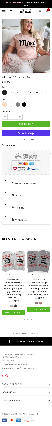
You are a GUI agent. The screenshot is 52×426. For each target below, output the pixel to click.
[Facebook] (2, 375)
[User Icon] (40, 11)
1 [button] (20, 319)
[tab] (19, 239)
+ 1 (19, 275)
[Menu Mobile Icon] (3, 11)
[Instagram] (6, 375)
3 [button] (27, 319)
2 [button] (24, 319)
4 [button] (31, 319)
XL (31, 92)
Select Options (13, 312)
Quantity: (6, 111)
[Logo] (25, 11)
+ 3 (44, 275)
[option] (26, 46)
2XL (37, 92)
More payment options (26, 139)
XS (4, 92)
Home (15, 333)
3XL (44, 92)
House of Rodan (13, 279)
